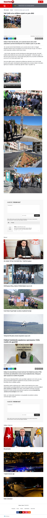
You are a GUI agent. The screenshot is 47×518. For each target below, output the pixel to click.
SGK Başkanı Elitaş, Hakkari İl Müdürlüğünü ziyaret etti (24, 5)
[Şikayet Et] (38, 230)
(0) (19, 230)
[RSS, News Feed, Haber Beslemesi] (29, 512)
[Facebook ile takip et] (17, 512)
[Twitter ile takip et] (20, 512)
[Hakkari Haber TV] (9, 1)
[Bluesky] (9, 38)
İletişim (21, 508)
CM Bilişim (7, 516)
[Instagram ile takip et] (26, 512)
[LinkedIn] (11, 38)
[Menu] (39, 2)
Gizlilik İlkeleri (26, 508)
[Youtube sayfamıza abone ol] (23, 512)
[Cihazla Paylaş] (15, 38)
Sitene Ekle (33, 508)
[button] (38, 38)
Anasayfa (13, 508)
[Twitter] (7, 38)
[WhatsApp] (13, 38)
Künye (18, 508)
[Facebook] (5, 38)
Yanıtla (16, 230)
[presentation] (7, 5)
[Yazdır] (36, 38)
